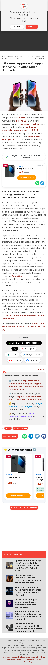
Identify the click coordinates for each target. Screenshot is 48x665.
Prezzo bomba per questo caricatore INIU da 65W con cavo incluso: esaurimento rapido (28, 627)
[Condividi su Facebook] (43, 436)
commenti (41, 59)
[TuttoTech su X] (14, 349)
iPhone (16, 59)
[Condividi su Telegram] (42, 183)
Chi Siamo (6, 657)
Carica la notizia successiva (24, 507)
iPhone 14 (21, 121)
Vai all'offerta (25, 178)
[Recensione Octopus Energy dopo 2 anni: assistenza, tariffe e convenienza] (9, 603)
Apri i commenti (9, 436)
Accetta (32, 27)
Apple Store (18, 276)
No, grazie (16, 27)
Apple (22, 117)
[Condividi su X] (37, 436)
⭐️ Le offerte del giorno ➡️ (20, 449)
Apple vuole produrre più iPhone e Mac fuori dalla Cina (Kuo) (23, 326)
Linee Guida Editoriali (29, 657)
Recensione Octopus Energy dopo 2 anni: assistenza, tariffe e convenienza (26, 603)
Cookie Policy (18, 659)
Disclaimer (30, 659)
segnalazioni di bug (29, 124)
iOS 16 (35, 130)
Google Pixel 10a (25, 169)
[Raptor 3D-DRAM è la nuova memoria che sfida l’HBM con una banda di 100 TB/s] (9, 591)
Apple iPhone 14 (20, 428)
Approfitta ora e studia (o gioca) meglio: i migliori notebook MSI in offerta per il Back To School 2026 (28, 565)
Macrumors (41, 369)
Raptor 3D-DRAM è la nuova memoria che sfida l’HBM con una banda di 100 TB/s (28, 591)
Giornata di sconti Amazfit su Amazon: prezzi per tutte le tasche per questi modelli (28, 579)
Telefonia (8, 59)
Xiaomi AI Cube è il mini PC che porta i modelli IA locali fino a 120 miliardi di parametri (28, 615)
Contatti (15, 657)
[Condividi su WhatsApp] (37, 183)
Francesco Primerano (13, 56)
